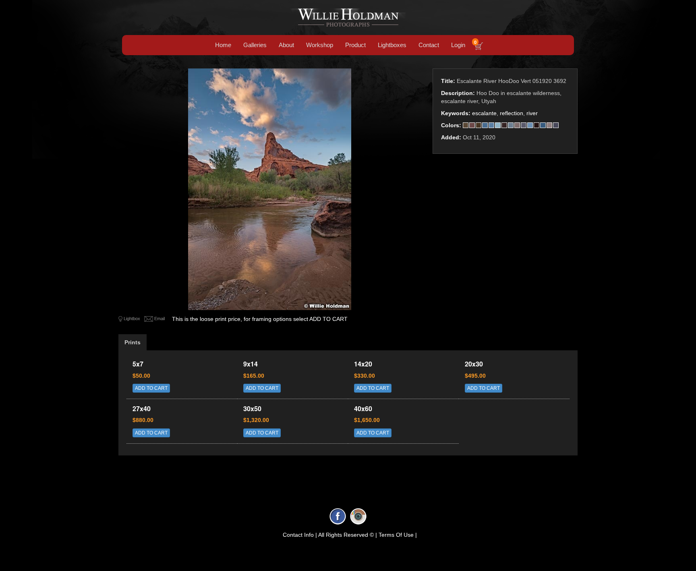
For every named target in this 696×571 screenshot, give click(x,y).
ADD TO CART (151, 388)
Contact (428, 44)
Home (223, 44)
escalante (484, 113)
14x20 (363, 363)
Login (458, 44)
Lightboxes (392, 44)
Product (355, 44)
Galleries (255, 44)
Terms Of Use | (398, 535)
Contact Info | (300, 535)
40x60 (363, 408)
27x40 (142, 408)
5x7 (138, 363)
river (532, 113)
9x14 (250, 363)
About (286, 44)
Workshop (319, 44)
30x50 (252, 408)
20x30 (474, 363)
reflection (511, 113)
